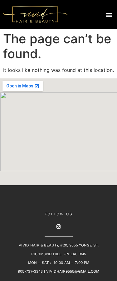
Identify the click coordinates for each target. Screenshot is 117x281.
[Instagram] (59, 227)
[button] (109, 14)
